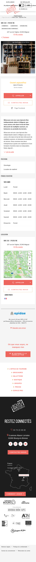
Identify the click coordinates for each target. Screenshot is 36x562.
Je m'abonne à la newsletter (18, 354)
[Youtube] (25, 444)
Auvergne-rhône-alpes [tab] (14, 468)
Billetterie (18, 376)
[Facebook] (10, 444)
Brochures (18, 372)
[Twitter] (20, 444)
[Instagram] (15, 444)
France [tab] (9, 463)
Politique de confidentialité (20, 546)
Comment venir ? (15, 494)
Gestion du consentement (8, 550)
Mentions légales (5, 546)
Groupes (18, 383)
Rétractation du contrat (24, 550)
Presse (18, 387)
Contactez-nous (18, 452)
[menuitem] (10, 2)
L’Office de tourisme (18, 369)
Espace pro (18, 390)
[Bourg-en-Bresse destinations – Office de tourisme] (18, 411)
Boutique (18, 380)
